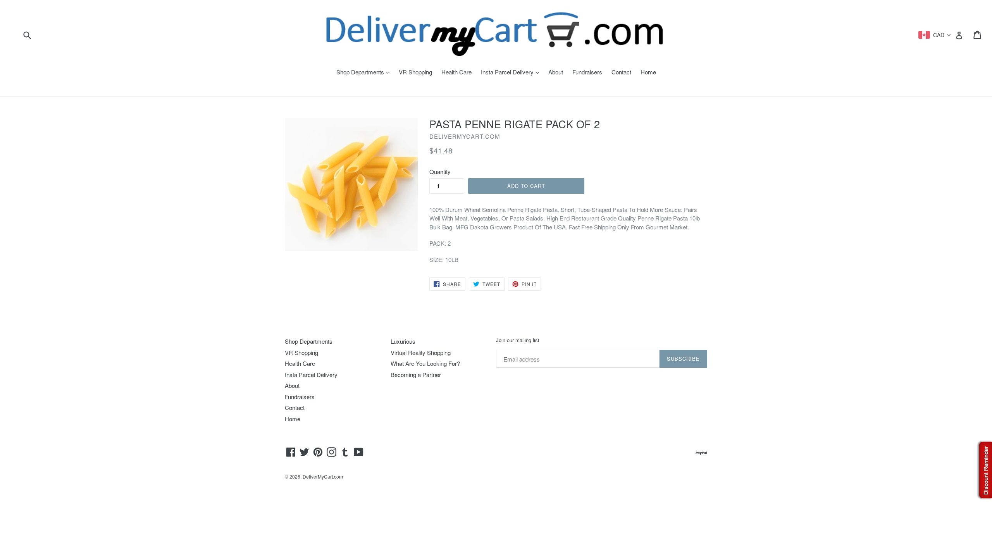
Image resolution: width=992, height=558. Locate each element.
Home (648, 72)
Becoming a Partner (416, 374)
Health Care (456, 72)
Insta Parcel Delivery (512, 72)
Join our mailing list (517, 340)
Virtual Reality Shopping (421, 352)
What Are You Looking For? (425, 363)
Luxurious (403, 341)
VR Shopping (415, 72)
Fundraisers (587, 72)
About (555, 72)
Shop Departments (364, 72)
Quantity (440, 171)
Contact (621, 72)
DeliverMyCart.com (323, 476)
